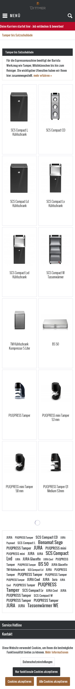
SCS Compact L (27, 543)
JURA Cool (48, 559)
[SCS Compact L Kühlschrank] (19, 107)
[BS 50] (56, 321)
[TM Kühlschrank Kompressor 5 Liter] (19, 321)
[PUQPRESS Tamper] (19, 392)
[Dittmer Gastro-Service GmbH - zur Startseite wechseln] (38, 5)
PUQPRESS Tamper (19, 415)
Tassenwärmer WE (43, 605)
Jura (55, 579)
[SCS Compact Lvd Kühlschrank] (19, 249)
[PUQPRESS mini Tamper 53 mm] (56, 392)
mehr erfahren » (43, 75)
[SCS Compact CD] (56, 107)
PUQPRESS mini (55, 548)
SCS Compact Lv (33, 590)
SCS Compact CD (55, 130)
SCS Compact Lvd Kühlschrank (19, 275)
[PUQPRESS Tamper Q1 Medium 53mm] (56, 463)
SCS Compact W (43, 595)
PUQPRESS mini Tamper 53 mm (55, 417)
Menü (15, 15)
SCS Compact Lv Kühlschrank (55, 203)
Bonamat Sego (50, 542)
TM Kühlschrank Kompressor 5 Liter (19, 346)
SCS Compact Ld (36, 569)
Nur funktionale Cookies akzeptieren (36, 671)
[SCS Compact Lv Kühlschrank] (56, 178)
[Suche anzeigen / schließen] (70, 16)
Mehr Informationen (56, 652)
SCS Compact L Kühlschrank (19, 132)
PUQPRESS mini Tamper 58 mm (19, 488)
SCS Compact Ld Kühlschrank (19, 203)
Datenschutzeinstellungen (37, 662)
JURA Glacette (32, 558)
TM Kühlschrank (16, 569)
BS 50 (55, 344)
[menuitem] (11, 16)
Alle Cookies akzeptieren (53, 681)
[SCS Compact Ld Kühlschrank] (19, 178)
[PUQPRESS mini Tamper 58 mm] (19, 463)
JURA (9, 537)
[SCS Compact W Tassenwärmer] (56, 249)
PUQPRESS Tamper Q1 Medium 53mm (55, 488)
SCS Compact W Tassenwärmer (55, 275)
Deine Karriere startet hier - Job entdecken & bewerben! (32, 26)
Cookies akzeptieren (19, 681)
